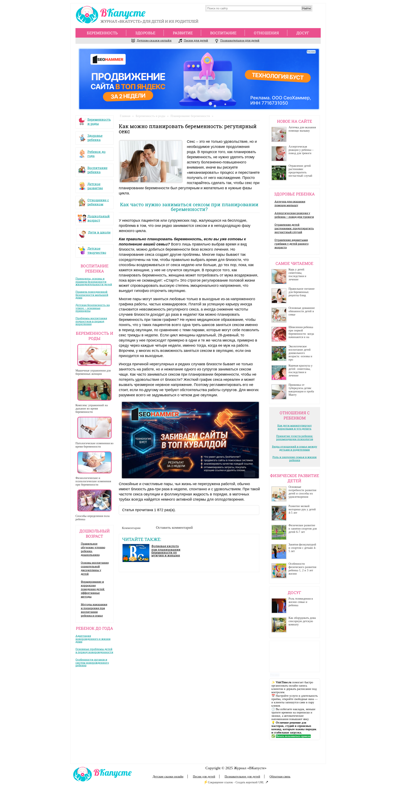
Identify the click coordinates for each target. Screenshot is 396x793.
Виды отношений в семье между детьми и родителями (294, 448)
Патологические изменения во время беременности (94, 445)
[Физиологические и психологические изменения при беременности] (94, 462)
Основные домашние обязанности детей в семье (302, 311)
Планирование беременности (190, 116)
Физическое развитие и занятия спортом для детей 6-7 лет (303, 528)
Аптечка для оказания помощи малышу (302, 129)
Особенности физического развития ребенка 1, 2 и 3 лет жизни (302, 568)
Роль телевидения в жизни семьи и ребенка (301, 602)
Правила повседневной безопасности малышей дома (91, 294)
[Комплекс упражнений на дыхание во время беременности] (94, 390)
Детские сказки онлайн (154, 40)
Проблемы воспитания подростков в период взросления (91, 321)
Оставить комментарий (174, 527)
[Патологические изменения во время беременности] (94, 428)
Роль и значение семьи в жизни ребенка (294, 458)
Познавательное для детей (239, 40)
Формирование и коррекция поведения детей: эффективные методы (93, 589)
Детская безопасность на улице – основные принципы (92, 308)
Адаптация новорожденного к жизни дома (93, 638)
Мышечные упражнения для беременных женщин (93, 372)
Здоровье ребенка (95, 136)
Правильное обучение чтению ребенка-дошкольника (93, 549)
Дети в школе (99, 232)
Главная (125, 116)
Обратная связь (280, 776)
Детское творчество (96, 249)
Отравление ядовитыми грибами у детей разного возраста (292, 243)
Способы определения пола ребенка (92, 517)
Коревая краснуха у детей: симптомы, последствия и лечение (300, 370)
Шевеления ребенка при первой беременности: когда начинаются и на (301, 332)
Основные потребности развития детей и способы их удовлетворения (302, 491)
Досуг (302, 32)
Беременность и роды (99, 120)
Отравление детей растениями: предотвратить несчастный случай (300, 170)
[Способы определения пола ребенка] (94, 500)
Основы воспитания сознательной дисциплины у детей (95, 568)
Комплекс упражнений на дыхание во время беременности (91, 408)
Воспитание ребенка (97, 169)
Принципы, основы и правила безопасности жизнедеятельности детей (93, 281)
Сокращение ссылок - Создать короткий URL (236, 782)
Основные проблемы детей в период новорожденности (94, 650)
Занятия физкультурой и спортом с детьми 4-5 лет (302, 548)
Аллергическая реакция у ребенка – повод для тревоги (301, 150)
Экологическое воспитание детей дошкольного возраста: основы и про (300, 353)
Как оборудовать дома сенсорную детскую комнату (302, 621)
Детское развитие (95, 185)
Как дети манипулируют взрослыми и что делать (294, 427)
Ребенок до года (96, 153)
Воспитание (223, 32)
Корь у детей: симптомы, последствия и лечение (297, 274)
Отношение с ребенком (98, 201)
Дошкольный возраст (98, 217)
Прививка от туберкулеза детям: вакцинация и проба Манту (301, 389)
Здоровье (145, 32)
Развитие (183, 32)
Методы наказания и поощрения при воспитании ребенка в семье (94, 609)
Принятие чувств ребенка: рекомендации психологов (294, 437)
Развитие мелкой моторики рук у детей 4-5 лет (302, 509)
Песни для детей (196, 40)
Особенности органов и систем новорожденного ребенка (92, 662)
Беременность (102, 32)
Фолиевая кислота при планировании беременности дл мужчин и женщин (165, 550)
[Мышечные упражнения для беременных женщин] (94, 355)
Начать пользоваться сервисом (293, 736)
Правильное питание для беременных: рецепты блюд (302, 292)
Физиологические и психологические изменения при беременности (93, 481)
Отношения (266, 32)
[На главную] (112, 15)
